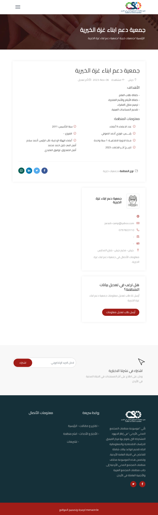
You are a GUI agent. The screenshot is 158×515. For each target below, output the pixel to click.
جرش (131, 79)
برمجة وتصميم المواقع (72, 509)
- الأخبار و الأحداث (89, 434)
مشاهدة (116, 79)
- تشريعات (73, 441)
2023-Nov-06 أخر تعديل (93, 79)
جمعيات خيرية (110, 171)
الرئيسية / (139, 38)
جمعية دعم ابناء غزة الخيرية (109, 200)
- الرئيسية (73, 426)
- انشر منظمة (71, 434)
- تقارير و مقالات (89, 426)
